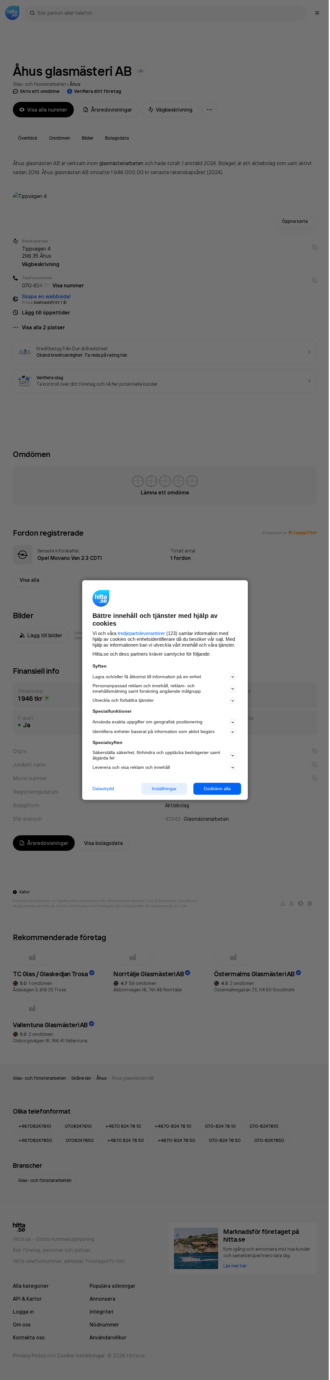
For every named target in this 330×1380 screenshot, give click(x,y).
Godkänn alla (217, 788)
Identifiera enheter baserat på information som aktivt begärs (153, 731)
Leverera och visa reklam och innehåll (131, 767)
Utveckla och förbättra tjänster (123, 700)
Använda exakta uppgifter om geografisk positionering (147, 722)
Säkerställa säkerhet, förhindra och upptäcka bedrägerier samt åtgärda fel (156, 755)
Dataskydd (103, 788)
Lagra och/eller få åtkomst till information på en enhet (146, 676)
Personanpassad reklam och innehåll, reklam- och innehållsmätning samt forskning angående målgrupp (146, 688)
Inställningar (164, 788)
